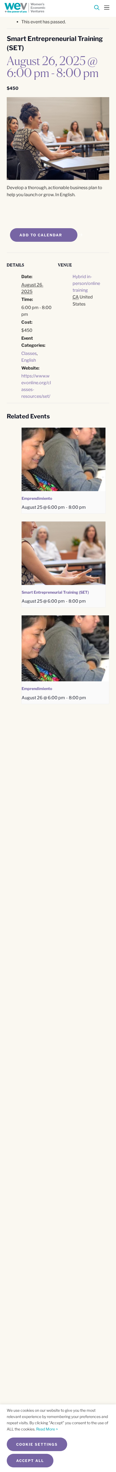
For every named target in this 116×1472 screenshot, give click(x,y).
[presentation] (63, 459)
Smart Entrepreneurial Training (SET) (55, 592)
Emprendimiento (37, 498)
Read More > (47, 1429)
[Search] (97, 8)
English (28, 360)
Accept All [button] (30, 1460)
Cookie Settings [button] (37, 1444)
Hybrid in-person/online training (86, 283)
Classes (29, 353)
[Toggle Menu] (107, 7)
